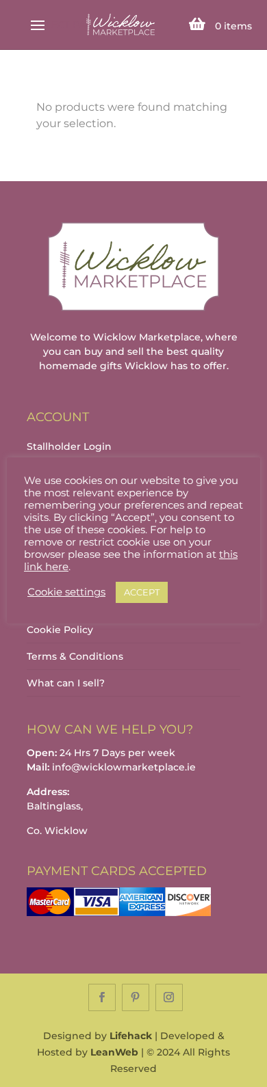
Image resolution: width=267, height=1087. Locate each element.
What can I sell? (66, 683)
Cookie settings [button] (66, 592)
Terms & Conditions (75, 656)
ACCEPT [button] (142, 592)
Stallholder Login (69, 446)
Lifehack (131, 1036)
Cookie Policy (60, 629)
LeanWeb (114, 1052)
